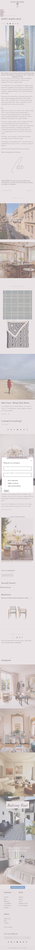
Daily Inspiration (13, 480)
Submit (6, 491)
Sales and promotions (14, 486)
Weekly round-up (13, 483)
